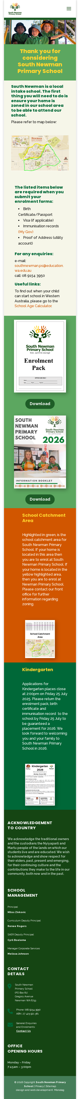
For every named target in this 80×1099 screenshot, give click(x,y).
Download (40, 403)
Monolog (59, 1090)
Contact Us (23, 1031)
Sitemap (51, 1086)
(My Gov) (25, 232)
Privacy (39, 1086)
